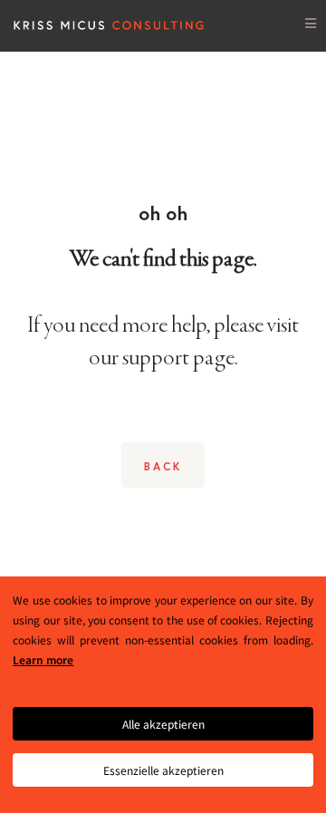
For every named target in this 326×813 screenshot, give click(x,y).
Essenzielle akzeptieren (163, 770)
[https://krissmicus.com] (109, 24)
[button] (311, 24)
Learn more (43, 659)
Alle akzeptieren (163, 723)
